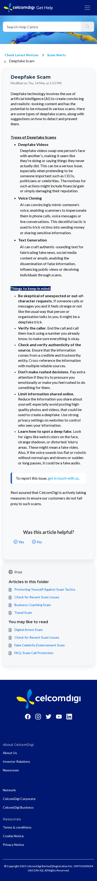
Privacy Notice (13, 845)
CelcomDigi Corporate (19, 799)
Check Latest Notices (22, 55)
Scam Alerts (56, 55)
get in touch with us (63, 478)
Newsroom (11, 770)
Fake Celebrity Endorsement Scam (39, 645)
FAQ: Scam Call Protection (33, 653)
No (39, 542)
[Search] (87, 27)
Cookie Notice (13, 836)
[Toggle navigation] (87, 7)
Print (18, 572)
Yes (21, 542)
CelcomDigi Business (18, 807)
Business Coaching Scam (32, 605)
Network (9, 790)
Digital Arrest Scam (28, 630)
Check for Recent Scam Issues (36, 597)
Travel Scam (23, 612)
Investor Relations (16, 761)
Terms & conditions (17, 827)
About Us (10, 753)
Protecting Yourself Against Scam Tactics (44, 589)
